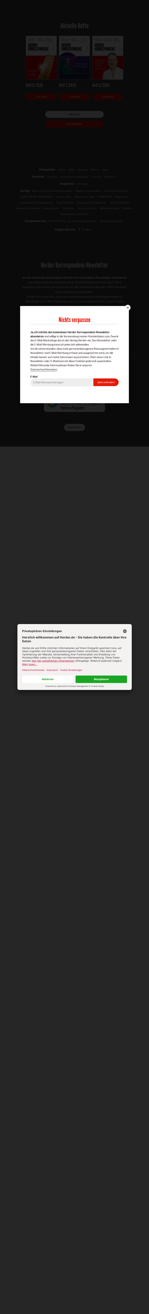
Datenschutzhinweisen (43, 369)
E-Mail (33, 376)
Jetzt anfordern (106, 382)
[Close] (127, 307)
